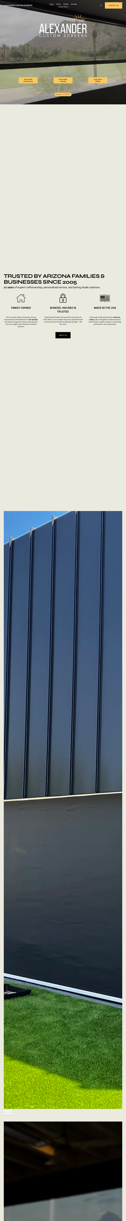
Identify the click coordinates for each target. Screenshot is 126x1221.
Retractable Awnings (63, 80)
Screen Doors (63, 7)
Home (51, 4)
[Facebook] (101, 5)
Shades (65, 4)
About (58, 4)
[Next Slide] (10, 1112)
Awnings (74, 4)
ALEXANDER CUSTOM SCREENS (18, 5)
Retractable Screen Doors (28, 80)
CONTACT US (114, 5)
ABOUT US (63, 335)
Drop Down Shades (98, 80)
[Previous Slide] (6, 1112)
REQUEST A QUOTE (63, 94)
